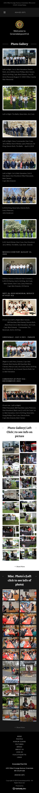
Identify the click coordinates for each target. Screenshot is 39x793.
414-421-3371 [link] (20, 12)
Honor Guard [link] (19, 741)
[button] (4, 12)
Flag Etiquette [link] (19, 754)
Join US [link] (19, 752)
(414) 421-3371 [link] (20, 775)
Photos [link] (19, 739)
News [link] (19, 736)
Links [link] (19, 757)
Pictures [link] (19, 744)
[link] (19, 24)
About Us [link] (19, 749)
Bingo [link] (19, 747)
